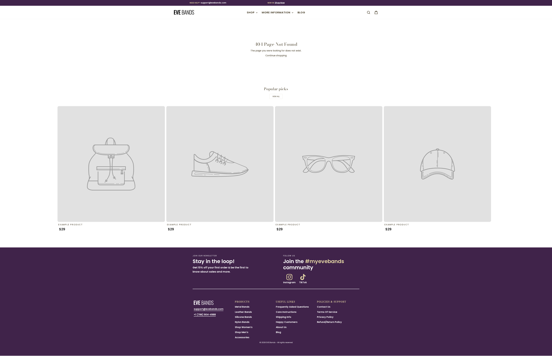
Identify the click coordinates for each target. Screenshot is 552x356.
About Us (281, 327)
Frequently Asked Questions (292, 306)
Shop (251, 12)
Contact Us (323, 306)
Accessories (242, 337)
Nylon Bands (242, 322)
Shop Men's (241, 332)
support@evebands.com (213, 2)
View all (276, 96)
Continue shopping (276, 55)
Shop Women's (243, 327)
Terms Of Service (327, 312)
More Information (276, 12)
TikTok (303, 282)
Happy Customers (286, 322)
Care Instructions (286, 312)
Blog (301, 12)
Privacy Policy (325, 317)
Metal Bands (242, 306)
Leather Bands (243, 312)
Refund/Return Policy (329, 322)
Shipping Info (283, 317)
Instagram (289, 282)
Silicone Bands (243, 317)
